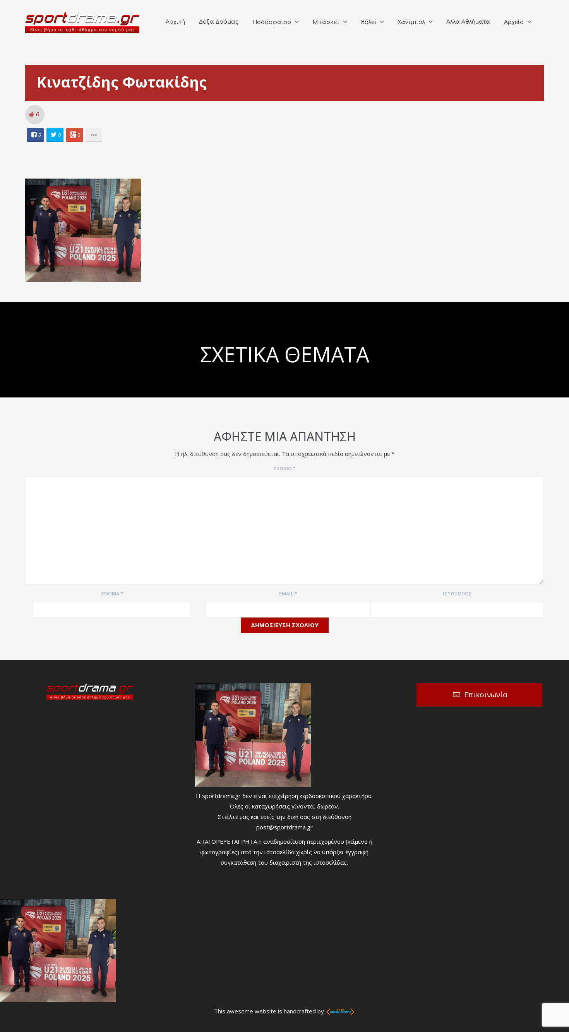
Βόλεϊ (368, 22)
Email (288, 593)
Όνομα (111, 593)
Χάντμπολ (411, 22)
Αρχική (175, 22)
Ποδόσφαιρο (271, 22)
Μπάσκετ (325, 22)
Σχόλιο (284, 468)
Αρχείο (514, 22)
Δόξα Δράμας (218, 22)
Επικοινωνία (485, 695)
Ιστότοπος (457, 593)
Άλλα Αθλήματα (468, 22)
